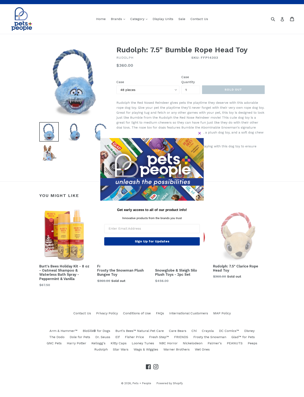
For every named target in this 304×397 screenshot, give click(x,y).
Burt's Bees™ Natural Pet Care (139, 331)
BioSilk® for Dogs (96, 331)
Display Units (163, 19)
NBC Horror (168, 343)
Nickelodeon (192, 343)
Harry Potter (76, 343)
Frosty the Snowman (209, 337)
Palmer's (215, 343)
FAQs (160, 313)
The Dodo (57, 337)
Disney (249, 331)
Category (140, 19)
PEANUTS (235, 343)
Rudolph (101, 349)
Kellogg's (98, 343)
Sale (181, 19)
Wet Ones (202, 349)
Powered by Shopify (169, 383)
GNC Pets (54, 343)
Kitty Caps (119, 343)
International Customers (188, 313)
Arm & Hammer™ (63, 331)
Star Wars (120, 349)
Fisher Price (134, 337)
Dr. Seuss (102, 337)
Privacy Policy (107, 313)
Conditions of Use (137, 313)
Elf (117, 337)
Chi (194, 331)
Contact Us (199, 19)
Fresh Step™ (159, 337)
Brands (119, 19)
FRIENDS (181, 337)
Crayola (208, 331)
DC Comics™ (229, 331)
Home (101, 19)
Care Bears (177, 331)
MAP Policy (222, 313)
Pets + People (141, 383)
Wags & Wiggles (146, 349)
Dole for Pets (80, 337)
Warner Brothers (176, 349)
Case (120, 82)
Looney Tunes (143, 343)
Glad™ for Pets (243, 337)
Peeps (252, 343)
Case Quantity (188, 79)
